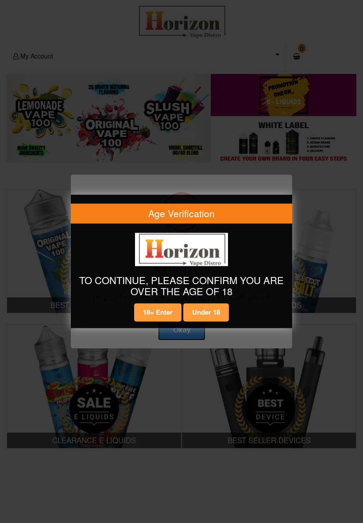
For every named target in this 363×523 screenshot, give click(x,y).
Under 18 (206, 312)
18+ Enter (158, 312)
